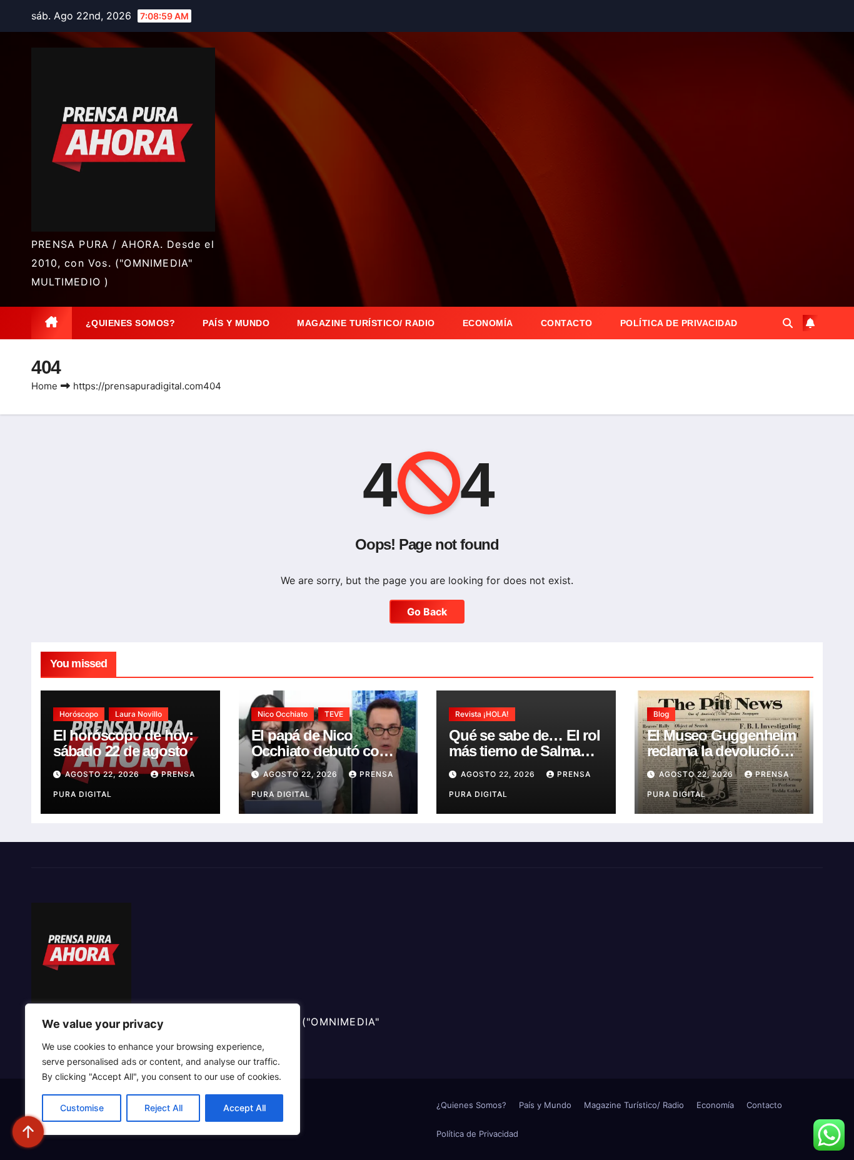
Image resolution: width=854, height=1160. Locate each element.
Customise (82, 1107)
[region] (162, 1069)
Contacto (567, 323)
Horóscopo (78, 714)
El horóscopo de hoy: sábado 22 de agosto (123, 743)
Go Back (427, 611)
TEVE (333, 714)
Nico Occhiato (283, 714)
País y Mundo (236, 323)
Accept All (244, 1107)
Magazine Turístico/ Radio (366, 323)
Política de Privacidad (679, 323)
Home (44, 386)
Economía (488, 323)
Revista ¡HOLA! (482, 714)
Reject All (163, 1107)
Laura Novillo (138, 714)
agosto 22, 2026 (103, 774)
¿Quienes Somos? (131, 323)
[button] (788, 323)
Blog (661, 714)
